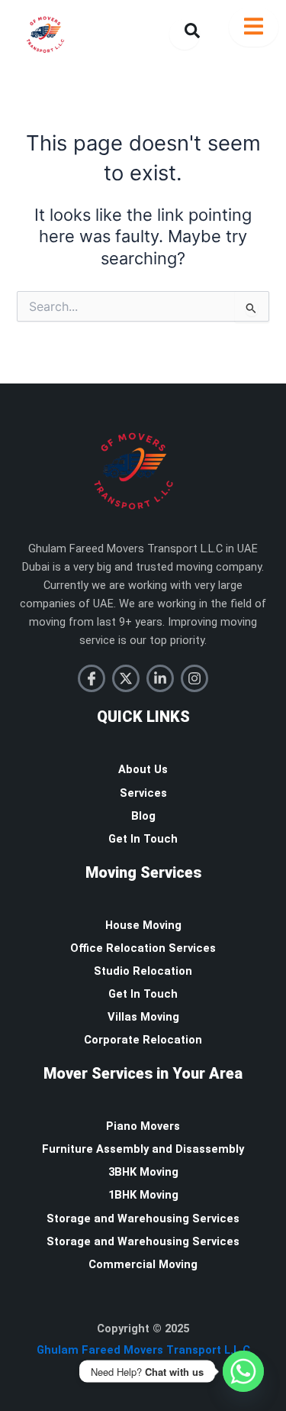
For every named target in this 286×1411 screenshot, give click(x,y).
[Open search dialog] (184, 34)
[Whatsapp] (243, 1371)
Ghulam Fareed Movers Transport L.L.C (143, 1350)
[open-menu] (253, 27)
